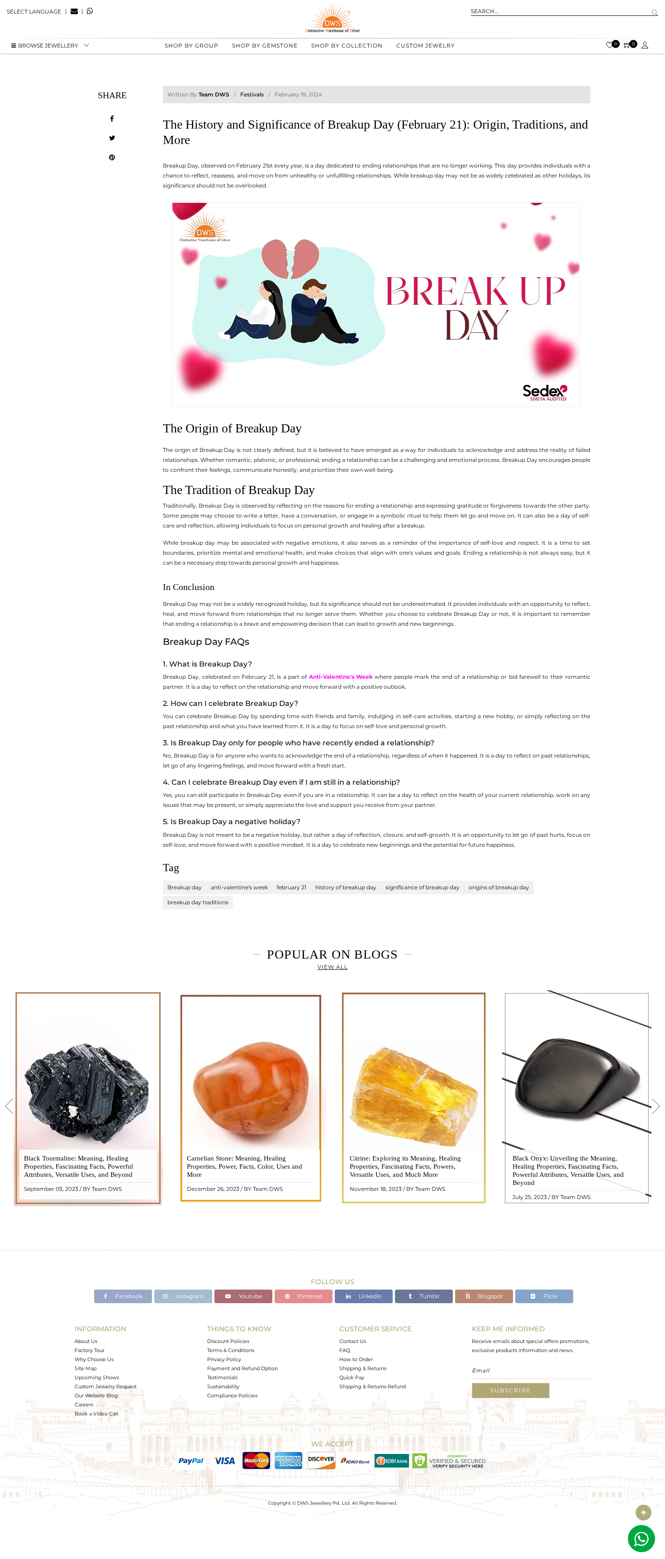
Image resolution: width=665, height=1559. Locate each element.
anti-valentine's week (239, 887)
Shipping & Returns (362, 1368)
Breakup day (184, 887)
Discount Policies (228, 1341)
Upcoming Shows (97, 1377)
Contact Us (352, 1341)
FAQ (344, 1350)
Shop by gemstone (265, 45)
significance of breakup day (422, 887)
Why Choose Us (94, 1359)
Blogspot (489, 1296)
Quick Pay (351, 1377)
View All (333, 967)
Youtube (250, 1296)
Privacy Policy (224, 1359)
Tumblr (429, 1296)
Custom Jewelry (425, 45)
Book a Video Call (96, 1413)
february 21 (291, 887)
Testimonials (222, 1377)
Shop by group (191, 45)
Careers (84, 1404)
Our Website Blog (96, 1395)
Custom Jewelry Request (106, 1386)
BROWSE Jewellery (48, 45)
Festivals (252, 94)
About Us (86, 1341)
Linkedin (369, 1296)
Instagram (189, 1296)
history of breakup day (345, 887)
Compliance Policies (232, 1395)
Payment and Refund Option (242, 1368)
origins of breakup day (499, 887)
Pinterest (309, 1296)
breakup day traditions (197, 902)
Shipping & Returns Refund (372, 1386)
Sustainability (223, 1386)
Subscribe (510, 1390)
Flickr (550, 1296)
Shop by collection (347, 45)
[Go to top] (643, 1513)
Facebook (128, 1296)
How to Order (356, 1359)
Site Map (85, 1368)
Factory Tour (89, 1350)
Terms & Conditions (230, 1350)
